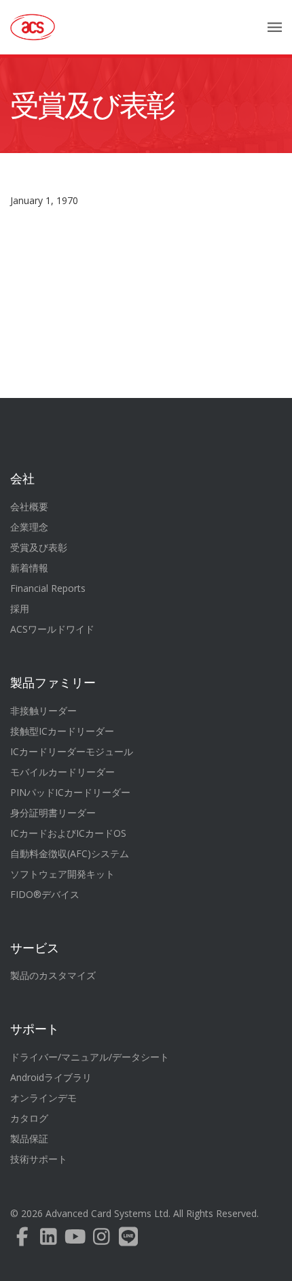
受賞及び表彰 (92, 105)
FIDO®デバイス (44, 894)
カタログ (29, 1118)
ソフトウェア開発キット (62, 873)
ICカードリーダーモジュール (71, 751)
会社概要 (29, 506)
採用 (19, 608)
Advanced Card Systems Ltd (106, 1213)
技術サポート (38, 1158)
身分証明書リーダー (53, 812)
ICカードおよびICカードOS (68, 833)
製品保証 (29, 1138)
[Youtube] (75, 1239)
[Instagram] (101, 1239)
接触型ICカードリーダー (62, 731)
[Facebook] (22, 1239)
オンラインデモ (43, 1097)
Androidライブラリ (51, 1077)
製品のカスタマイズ (53, 975)
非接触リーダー (43, 710)
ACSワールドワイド (52, 628)
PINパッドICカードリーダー (70, 792)
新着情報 (29, 567)
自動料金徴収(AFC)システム (69, 853)
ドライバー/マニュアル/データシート (89, 1056)
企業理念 (29, 526)
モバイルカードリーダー (62, 771)
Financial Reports (48, 588)
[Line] (128, 1239)
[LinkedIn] (48, 1239)
